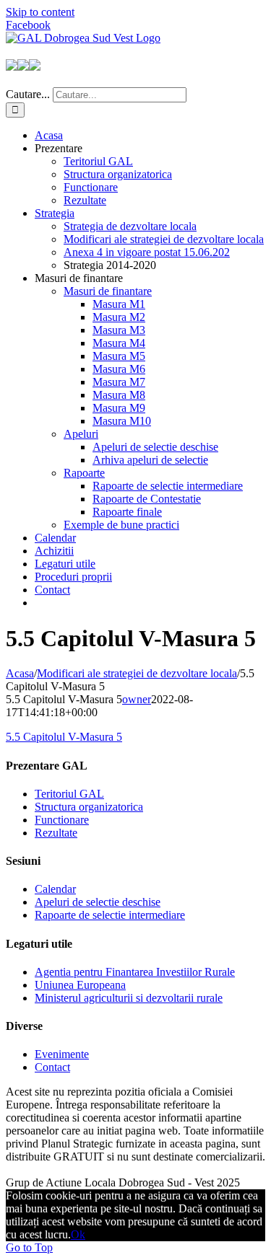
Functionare (62, 820)
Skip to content (40, 12)
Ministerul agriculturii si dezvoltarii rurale (129, 998)
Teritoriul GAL (69, 794)
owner (136, 699)
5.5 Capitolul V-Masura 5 (64, 737)
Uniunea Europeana (80, 985)
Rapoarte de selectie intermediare (110, 915)
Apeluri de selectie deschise (97, 902)
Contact (52, 1067)
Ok (78, 1234)
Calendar (55, 889)
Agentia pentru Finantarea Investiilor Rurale (135, 972)
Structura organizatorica (89, 807)
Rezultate (56, 833)
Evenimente (62, 1054)
